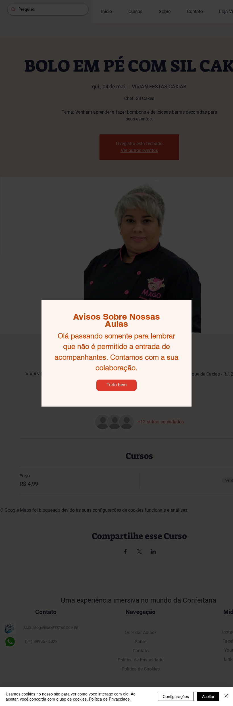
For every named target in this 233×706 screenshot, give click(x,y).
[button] (116, 385)
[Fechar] (226, 696)
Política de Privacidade (109, 699)
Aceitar (208, 696)
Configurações (176, 696)
